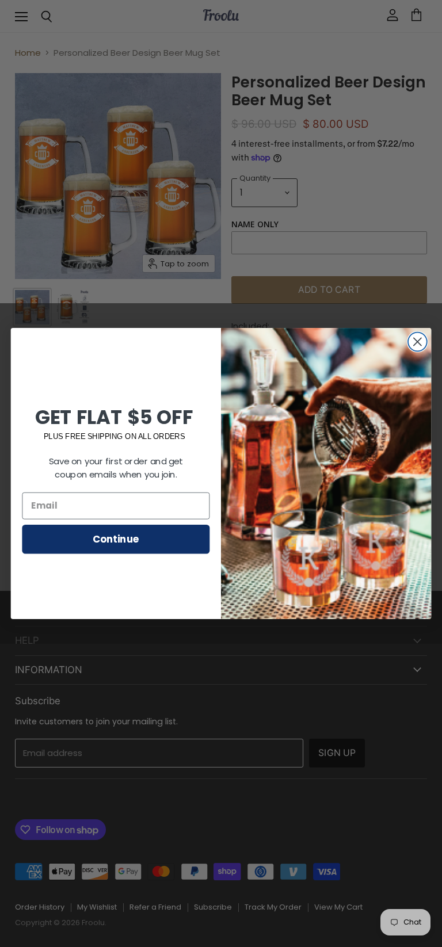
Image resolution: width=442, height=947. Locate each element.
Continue (116, 538)
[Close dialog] (417, 342)
